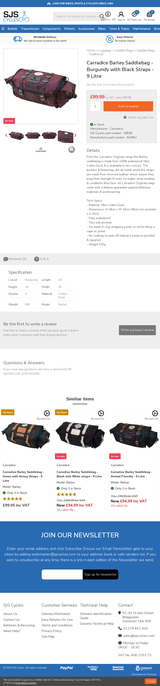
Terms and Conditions (57, 625)
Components (51, 29)
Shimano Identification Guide (96, 616)
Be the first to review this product (110, 85)
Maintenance (142, 29)
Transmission (30, 29)
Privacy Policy (52, 631)
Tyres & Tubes (119, 29)
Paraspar (152, 674)
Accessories (86, 29)
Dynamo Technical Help (97, 623)
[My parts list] (47, 413)
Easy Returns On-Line (57, 619)
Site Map (48, 636)
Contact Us (11, 619)
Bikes (102, 29)
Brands (13, 29)
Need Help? (11, 631)
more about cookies (25, 683)
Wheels (69, 29)
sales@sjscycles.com (138, 635)
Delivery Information (56, 614)
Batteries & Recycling (19, 625)
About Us (10, 614)
